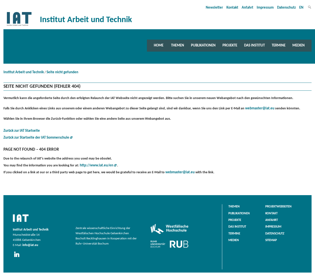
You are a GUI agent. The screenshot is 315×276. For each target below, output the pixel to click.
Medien (298, 45)
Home (158, 45)
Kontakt (232, 8)
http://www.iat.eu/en (96, 165)
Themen (177, 45)
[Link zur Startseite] (19, 26)
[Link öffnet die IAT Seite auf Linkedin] (18, 257)
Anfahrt (247, 8)
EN (301, 8)
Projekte (229, 45)
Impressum (265, 8)
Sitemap (271, 240)
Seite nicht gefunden (62, 72)
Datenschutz (286, 8)
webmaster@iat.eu (259, 108)
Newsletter (214, 8)
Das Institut (254, 45)
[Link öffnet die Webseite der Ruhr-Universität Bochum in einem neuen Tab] (169, 248)
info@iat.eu (30, 245)
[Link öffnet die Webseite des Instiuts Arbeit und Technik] (21, 222)
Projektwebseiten (278, 206)
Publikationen (203, 45)
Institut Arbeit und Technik (23, 72)
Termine (278, 45)
